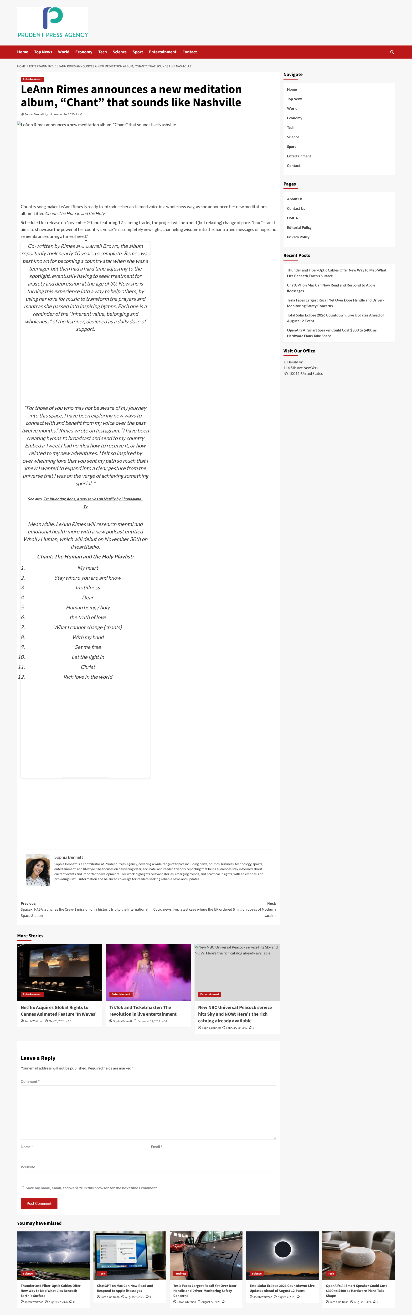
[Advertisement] (148, 167)
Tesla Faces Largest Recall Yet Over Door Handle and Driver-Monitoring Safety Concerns (335, 303)
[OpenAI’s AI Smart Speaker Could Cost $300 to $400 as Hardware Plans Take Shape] (358, 1255)
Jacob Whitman (34, 1021)
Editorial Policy (299, 227)
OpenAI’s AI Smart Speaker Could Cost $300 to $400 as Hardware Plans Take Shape (332, 333)
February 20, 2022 (236, 1028)
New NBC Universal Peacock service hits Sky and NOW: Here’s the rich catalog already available (235, 1014)
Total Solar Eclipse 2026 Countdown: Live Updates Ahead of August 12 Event (335, 318)
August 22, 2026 (58, 1302)
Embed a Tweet (42, 445)
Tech (102, 52)
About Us (295, 199)
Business (180, 1274)
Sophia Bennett (34, 114)
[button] (392, 52)
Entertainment (162, 52)
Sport (138, 52)
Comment (30, 1081)
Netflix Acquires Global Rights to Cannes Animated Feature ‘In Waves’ (59, 1011)
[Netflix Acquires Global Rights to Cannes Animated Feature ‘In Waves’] (59, 972)
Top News (43, 52)
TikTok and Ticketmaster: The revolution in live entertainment (143, 1011)
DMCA (292, 218)
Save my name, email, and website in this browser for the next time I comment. (92, 1187)
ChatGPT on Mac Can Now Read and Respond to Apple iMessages (331, 288)
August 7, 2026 (286, 1297)
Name (27, 1146)
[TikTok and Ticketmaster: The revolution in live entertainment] (148, 972)
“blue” (257, 222)
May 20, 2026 (56, 1021)
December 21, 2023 (149, 1021)
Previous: (84, 909)
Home (22, 52)
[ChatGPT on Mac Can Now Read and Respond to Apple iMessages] (129, 1255)
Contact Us (296, 208)
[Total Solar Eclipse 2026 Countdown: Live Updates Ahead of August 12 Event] (282, 1255)
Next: (214, 909)
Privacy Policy (298, 237)
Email (156, 1146)
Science (120, 52)
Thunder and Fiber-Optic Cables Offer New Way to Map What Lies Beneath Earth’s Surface (336, 273)
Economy (83, 52)
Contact (189, 52)
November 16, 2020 (62, 114)
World (63, 52)
